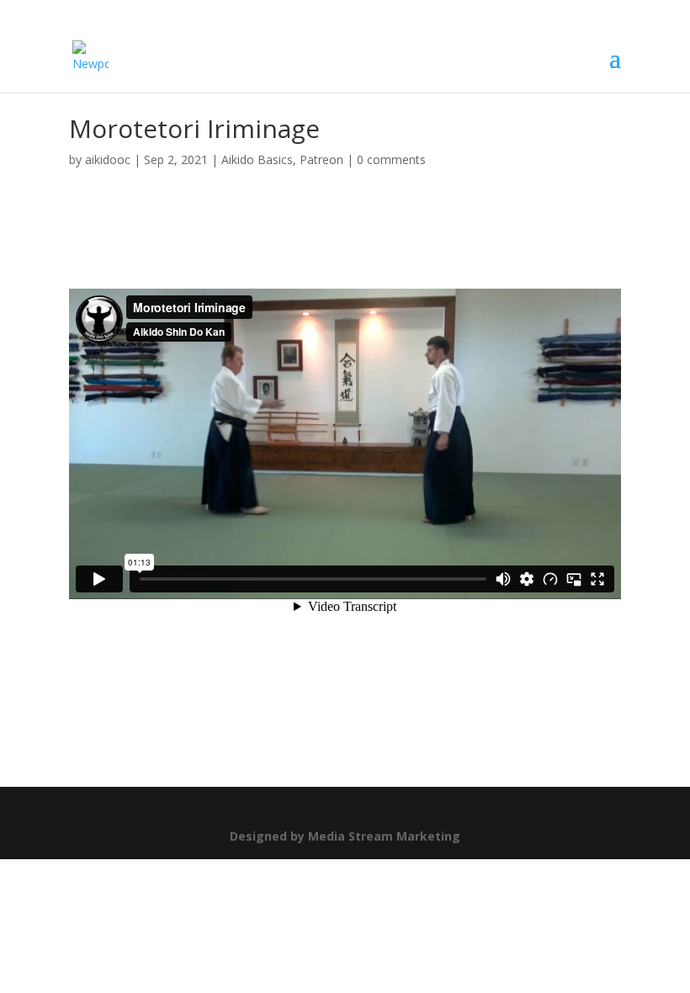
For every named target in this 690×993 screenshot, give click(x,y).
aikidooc (107, 159)
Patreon (321, 159)
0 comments (391, 159)
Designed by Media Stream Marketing (345, 836)
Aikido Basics (257, 159)
